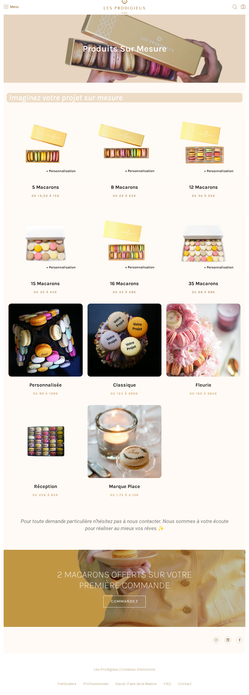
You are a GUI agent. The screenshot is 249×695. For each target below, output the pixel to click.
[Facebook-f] (239, 640)
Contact (185, 684)
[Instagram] (216, 640)
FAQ (167, 684)
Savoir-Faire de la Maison (136, 684)
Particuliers (67, 684)
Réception (45, 486)
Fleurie (203, 385)
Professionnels (95, 684)
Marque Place (124, 486)
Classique (124, 385)
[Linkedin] (227, 640)
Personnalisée (45, 385)
